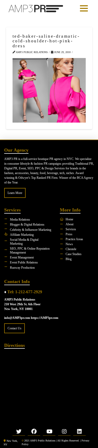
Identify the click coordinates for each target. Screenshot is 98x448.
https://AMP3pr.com (44, 318)
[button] (84, 8)
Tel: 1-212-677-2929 (24, 292)
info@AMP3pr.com (17, 318)
